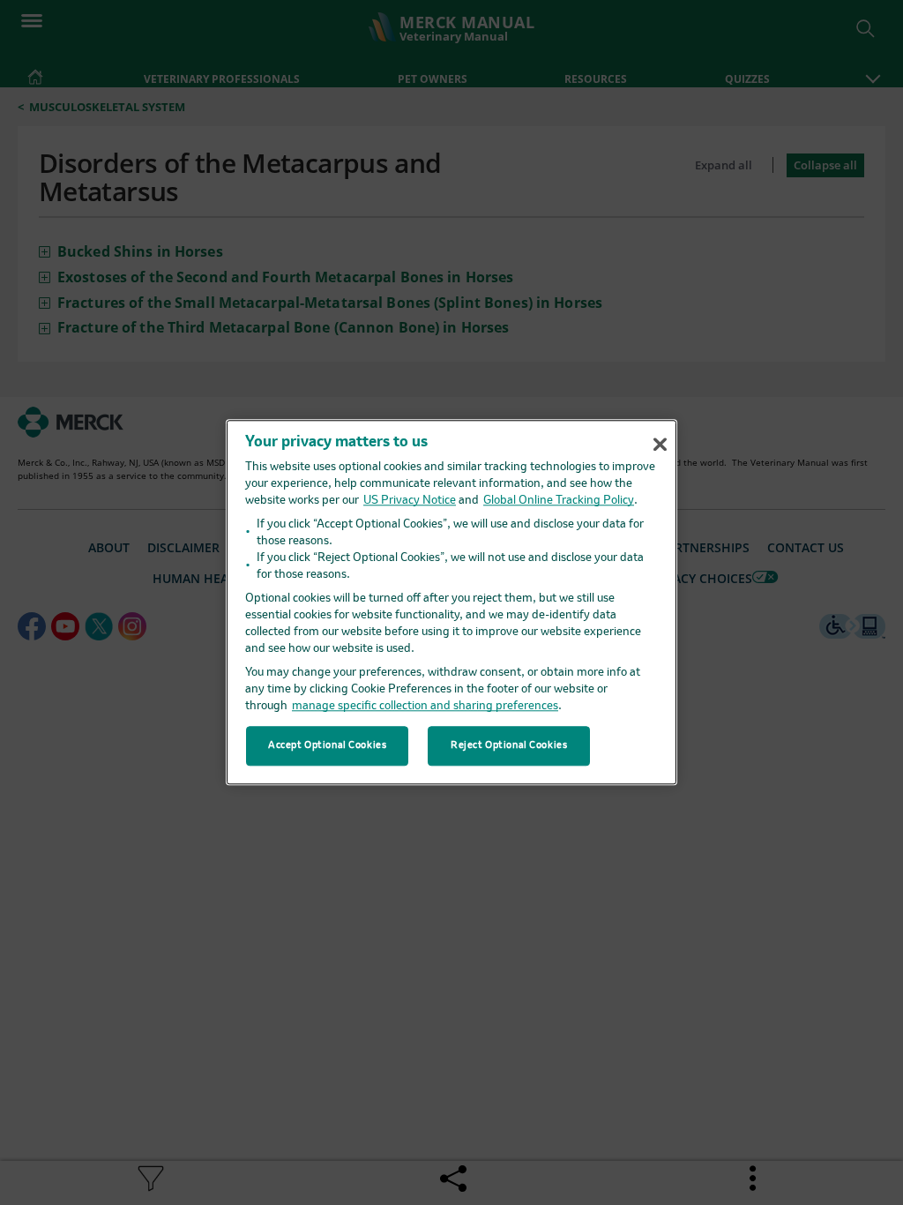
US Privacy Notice (409, 501)
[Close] (659, 444)
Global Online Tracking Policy (558, 501)
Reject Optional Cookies (509, 745)
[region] (451, 602)
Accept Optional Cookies (327, 745)
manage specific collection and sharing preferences (425, 707)
